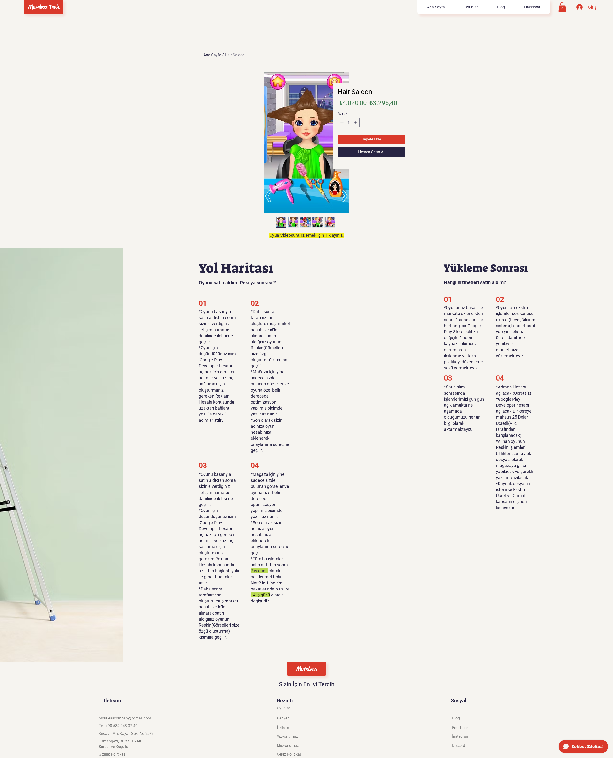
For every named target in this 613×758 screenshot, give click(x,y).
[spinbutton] (348, 122)
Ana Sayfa (212, 55)
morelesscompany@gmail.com (125, 718)
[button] (562, 7)
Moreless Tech (43, 7)
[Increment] (356, 122)
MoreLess (306, 669)
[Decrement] (341, 122)
